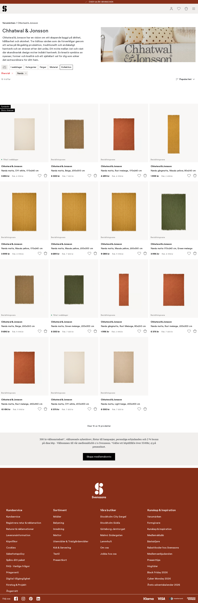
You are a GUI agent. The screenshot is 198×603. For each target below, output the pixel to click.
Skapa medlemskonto (99, 456)
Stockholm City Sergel (113, 516)
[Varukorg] (186, 8)
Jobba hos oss (108, 553)
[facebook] (16, 599)
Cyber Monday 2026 (159, 578)
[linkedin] (38, 599)
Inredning (58, 529)
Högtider (152, 566)
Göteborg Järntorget (112, 529)
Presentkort (60, 560)
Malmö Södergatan (111, 535)
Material (54, 67)
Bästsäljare (153, 541)
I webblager (16, 67)
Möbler (57, 516)
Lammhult (106, 541)
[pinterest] (31, 599)
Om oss (104, 547)
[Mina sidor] (171, 8)
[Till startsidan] (4, 9)
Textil (56, 553)
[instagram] (23, 599)
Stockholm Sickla (110, 523)
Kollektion (66, 67)
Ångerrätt (12, 591)
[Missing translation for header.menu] (193, 8)
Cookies (11, 547)
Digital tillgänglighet (18, 578)
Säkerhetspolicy (15, 553)
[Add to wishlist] (39, 176)
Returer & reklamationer (20, 529)
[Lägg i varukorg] (45, 175)
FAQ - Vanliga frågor (18, 566)
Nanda (20, 73)
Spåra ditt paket (15, 560)
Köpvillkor (11, 541)
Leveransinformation (18, 535)
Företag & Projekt (16, 584)
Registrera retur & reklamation (23, 523)
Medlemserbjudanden (159, 553)
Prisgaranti (12, 572)
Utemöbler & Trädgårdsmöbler (70, 541)
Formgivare (153, 523)
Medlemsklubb (155, 535)
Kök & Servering (62, 547)
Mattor (57, 535)
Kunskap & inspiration (159, 529)
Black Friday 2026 (157, 572)
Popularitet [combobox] (185, 79)
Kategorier (31, 67)
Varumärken (8, 23)
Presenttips (153, 560)
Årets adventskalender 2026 (163, 584)
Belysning (58, 523)
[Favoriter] (179, 8)
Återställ (5, 73)
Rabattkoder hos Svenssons (163, 547)
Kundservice (13, 516)
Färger (43, 67)
